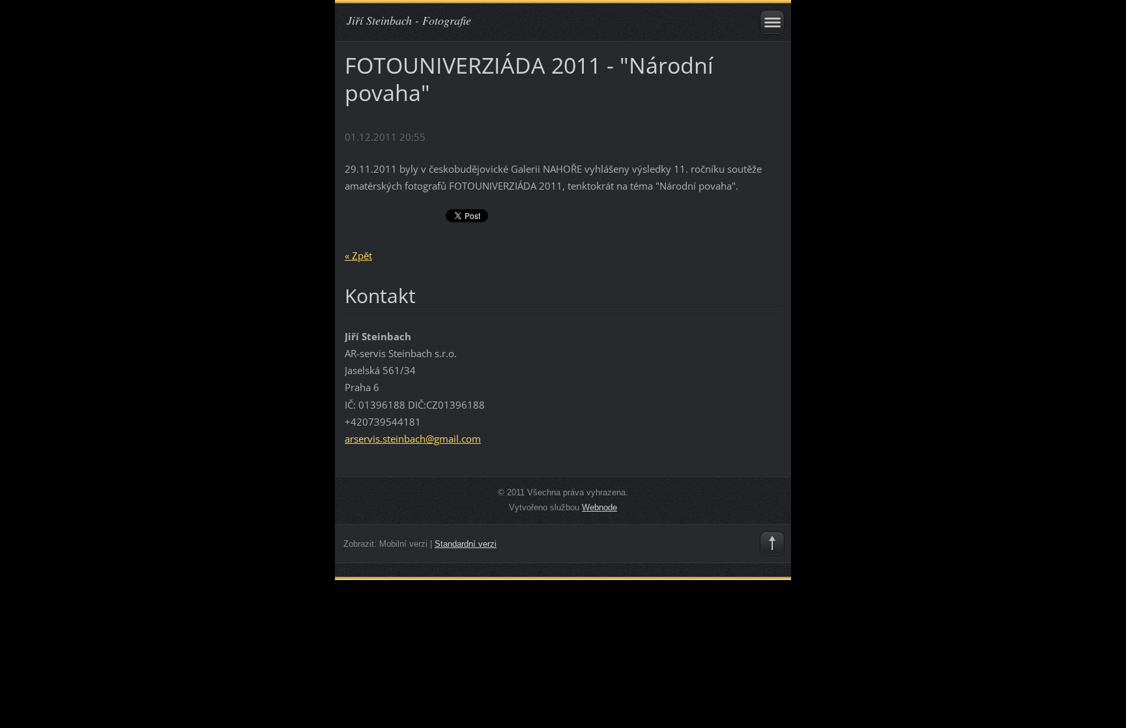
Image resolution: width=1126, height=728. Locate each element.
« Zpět (358, 255)
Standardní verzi (466, 544)
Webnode (599, 507)
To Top (772, 543)
